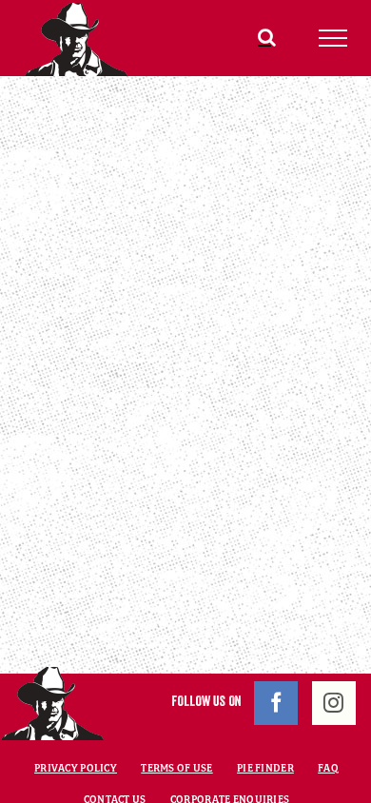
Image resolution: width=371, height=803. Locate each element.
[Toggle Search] (267, 37)
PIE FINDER (265, 767)
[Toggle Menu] (333, 38)
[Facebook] (276, 703)
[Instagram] (334, 703)
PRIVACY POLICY (75, 767)
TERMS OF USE (176, 767)
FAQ (328, 767)
